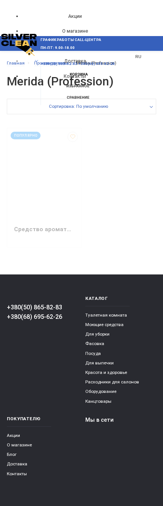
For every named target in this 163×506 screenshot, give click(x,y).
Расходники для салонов (112, 382)
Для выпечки (99, 363)
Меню (20, 61)
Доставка (17, 464)
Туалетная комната (106, 315)
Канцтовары (98, 401)
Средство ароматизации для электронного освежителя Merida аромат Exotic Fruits (44, 229)
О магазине (75, 31)
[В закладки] (72, 137)
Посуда (93, 353)
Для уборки (97, 334)
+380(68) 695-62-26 (34, 316)
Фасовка (94, 343)
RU (138, 56)
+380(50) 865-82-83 (34, 307)
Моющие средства (104, 324)
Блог (12, 454)
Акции (75, 16)
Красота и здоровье (106, 372)
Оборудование (100, 391)
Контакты (17, 473)
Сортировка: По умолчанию (78, 106)
